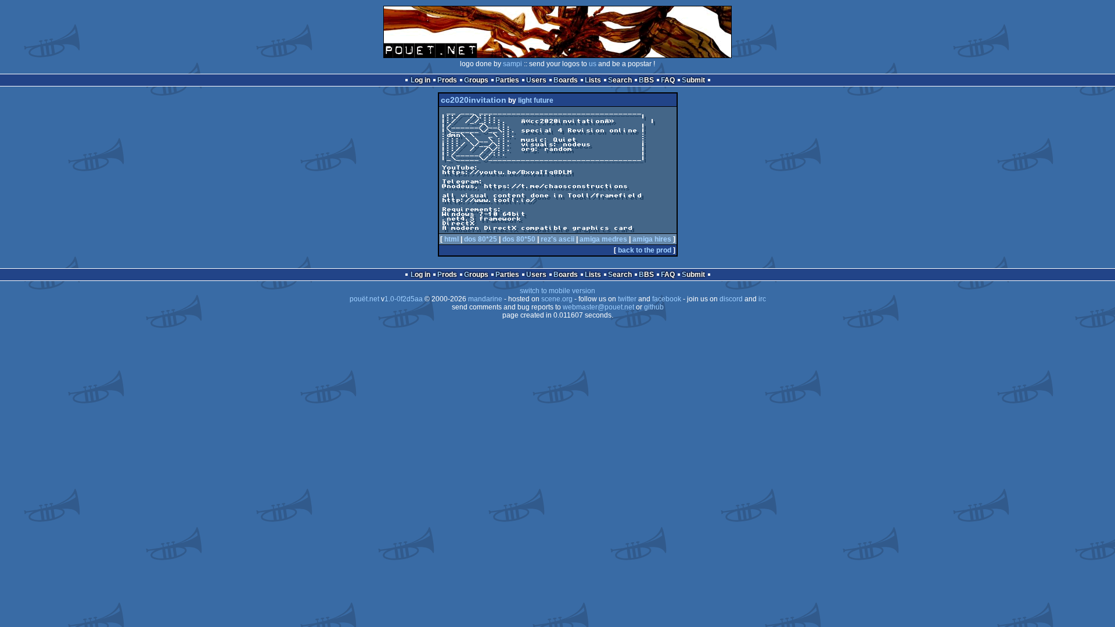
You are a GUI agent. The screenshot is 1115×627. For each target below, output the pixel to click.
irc (762, 299)
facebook (666, 299)
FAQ (668, 80)
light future (535, 100)
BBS (646, 80)
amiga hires (651, 239)
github (654, 307)
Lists (593, 80)
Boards (565, 80)
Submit (693, 80)
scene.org (557, 299)
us (592, 64)
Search (620, 80)
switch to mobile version (557, 291)
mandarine (485, 299)
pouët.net (364, 299)
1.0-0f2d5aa (403, 299)
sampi (512, 64)
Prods (447, 80)
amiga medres (603, 239)
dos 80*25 (480, 239)
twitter (627, 299)
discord (731, 299)
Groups (476, 80)
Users (536, 80)
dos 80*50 (518, 239)
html (451, 239)
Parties (507, 80)
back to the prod (644, 250)
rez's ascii (557, 239)
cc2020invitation (473, 100)
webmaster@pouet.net (598, 307)
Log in (420, 80)
